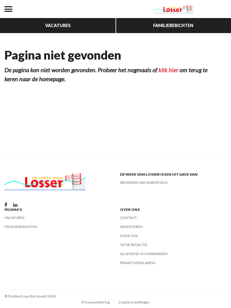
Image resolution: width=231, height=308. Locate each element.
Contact (128, 217)
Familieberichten (173, 25)
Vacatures (58, 25)
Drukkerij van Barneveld (144, 182)
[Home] (173, 9)
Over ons (129, 235)
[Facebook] (6, 205)
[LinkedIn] (15, 205)
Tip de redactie (133, 244)
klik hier (168, 69)
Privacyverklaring (138, 262)
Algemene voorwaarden (144, 253)
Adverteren (131, 226)
